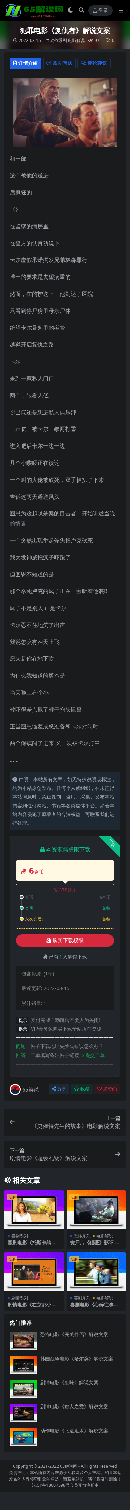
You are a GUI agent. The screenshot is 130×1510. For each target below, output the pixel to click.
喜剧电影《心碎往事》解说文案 (94, 1307)
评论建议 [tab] (97, 63)
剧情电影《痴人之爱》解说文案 (74, 1406)
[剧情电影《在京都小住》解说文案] (34, 1271)
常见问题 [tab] (62, 63)
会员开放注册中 (84, 1485)
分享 (61, 1089)
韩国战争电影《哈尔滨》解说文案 (76, 1358)
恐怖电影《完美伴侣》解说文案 (74, 1334)
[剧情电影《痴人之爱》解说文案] (23, 1413)
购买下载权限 (68, 940)
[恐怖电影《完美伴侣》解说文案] (23, 1341)
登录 (103, 10)
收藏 (84, 1089)
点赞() (110, 1089)
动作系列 (58, 40)
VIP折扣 (68, 890)
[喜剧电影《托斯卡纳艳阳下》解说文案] (34, 1209)
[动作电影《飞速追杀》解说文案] (23, 1437)
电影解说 (76, 40)
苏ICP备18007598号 (50, 1485)
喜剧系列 (19, 1236)
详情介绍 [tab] (28, 63)
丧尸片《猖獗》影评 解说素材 (95, 1245)
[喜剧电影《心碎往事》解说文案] (96, 1271)
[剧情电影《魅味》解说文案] (23, 1389)
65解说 (30, 1089)
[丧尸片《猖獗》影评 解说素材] (96, 1209)
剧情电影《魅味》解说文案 (69, 1382)
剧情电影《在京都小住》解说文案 (29, 1307)
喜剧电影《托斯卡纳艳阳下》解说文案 (32, 1245)
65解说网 (68, 1466)
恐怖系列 (82, 1236)
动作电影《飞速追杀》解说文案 (74, 1430)
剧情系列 (19, 1298)
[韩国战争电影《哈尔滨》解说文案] (23, 1365)
